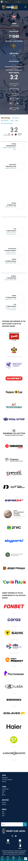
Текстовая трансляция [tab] (7, 123)
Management (5, 777)
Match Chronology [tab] (5, 118)
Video (3, 815)
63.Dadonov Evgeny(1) (11, 252)
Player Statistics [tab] (5, 120)
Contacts (4, 781)
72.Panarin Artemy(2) (11, 309)
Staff (3, 793)
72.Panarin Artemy (11, 297)
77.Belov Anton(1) (11, 231)
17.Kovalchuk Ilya (11, 278)
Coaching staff (5, 789)
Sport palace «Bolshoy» (7, 779)
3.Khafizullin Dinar (11, 146)
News (3, 811)
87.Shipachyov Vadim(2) (10, 308)
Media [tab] (16, 120)
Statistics (4, 804)
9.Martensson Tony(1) (11, 234)
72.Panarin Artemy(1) (10, 250)
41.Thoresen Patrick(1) (11, 232)
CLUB (4, 775)
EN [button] (25, 7)
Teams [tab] (12, 120)
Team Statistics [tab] (15, 118)
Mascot (3, 795)
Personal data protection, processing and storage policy (14, 850)
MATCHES (5, 800)
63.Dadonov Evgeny (10, 261)
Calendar (4, 802)
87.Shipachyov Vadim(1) (10, 254)
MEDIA (4, 809)
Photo (3, 813)
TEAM (4, 787)
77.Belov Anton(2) (11, 306)
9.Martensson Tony (11, 166)
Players (3, 791)
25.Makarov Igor (11, 205)
